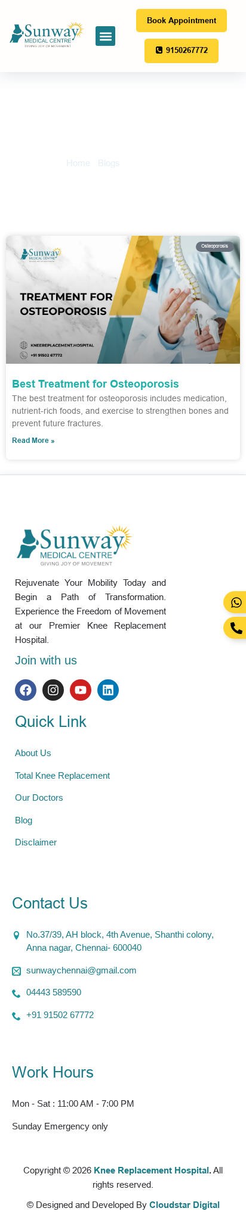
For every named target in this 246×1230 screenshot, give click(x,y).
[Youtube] (80, 690)
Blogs (109, 163)
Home (78, 163)
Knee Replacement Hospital (151, 1170)
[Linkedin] (108, 690)
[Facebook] (25, 690)
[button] (105, 36)
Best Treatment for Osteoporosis (95, 384)
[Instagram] (53, 690)
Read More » (33, 440)
